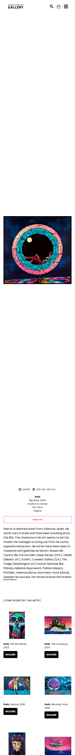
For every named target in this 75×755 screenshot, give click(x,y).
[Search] (51, 6)
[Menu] (66, 6)
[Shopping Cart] (58, 7)
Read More (10, 579)
